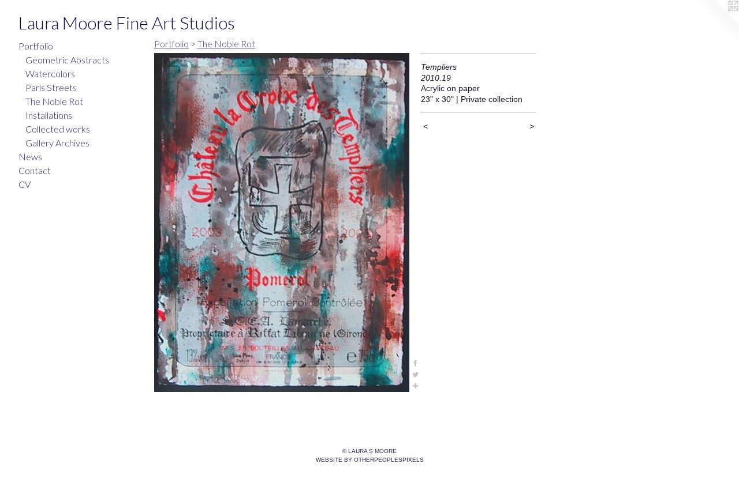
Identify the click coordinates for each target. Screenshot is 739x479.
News (30, 156)
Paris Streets (51, 87)
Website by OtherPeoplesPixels (370, 460)
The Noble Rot (54, 101)
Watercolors (50, 73)
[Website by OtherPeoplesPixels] (716, 23)
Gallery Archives (57, 142)
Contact (34, 170)
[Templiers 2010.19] (281, 222)
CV (24, 184)
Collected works (57, 128)
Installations (48, 115)
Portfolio (35, 45)
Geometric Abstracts (67, 59)
